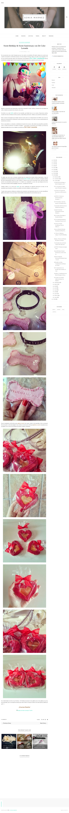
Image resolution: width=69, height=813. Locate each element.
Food (53, 85)
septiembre (56, 282)
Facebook (54, 69)
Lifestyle (53, 87)
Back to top (64, 810)
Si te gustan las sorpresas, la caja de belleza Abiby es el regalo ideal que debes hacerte (59, 136)
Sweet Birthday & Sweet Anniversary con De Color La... (60, 252)
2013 (54, 175)
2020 (54, 162)
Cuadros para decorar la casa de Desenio (59, 122)
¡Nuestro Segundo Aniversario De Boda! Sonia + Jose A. (60, 258)
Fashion (23, 35)
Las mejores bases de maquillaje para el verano (59, 147)
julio (55, 286)
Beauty (44, 35)
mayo (55, 289)
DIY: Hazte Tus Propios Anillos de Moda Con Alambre (59, 279)
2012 (54, 299)
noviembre (56, 178)
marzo (55, 293)
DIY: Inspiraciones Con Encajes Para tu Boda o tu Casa (60, 269)
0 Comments (4, 719)
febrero (56, 295)
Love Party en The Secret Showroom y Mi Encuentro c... (60, 192)
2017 (54, 167)
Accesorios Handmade (24, 42)
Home (17, 35)
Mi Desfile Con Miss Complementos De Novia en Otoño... (60, 264)
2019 (54, 163)
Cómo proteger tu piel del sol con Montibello (58, 112)
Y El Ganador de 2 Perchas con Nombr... (24, 746)
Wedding (51, 35)
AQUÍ (12, 113)
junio (55, 288)
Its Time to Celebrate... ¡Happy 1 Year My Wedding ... (60, 235)
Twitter (59, 69)
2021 (54, 160)
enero (55, 297)
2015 (54, 171)
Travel (37, 35)
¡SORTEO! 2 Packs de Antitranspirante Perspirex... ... (59, 198)
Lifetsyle (30, 35)
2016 (54, 169)
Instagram (64, 69)
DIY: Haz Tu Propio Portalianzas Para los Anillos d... (59, 225)
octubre (56, 180)
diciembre (56, 176)
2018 (54, 165)
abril (55, 291)
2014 (54, 173)
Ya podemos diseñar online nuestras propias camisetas (58, 102)
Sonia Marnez (13, 810)
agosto (55, 284)
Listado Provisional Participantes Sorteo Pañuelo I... (59, 211)
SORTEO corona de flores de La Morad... (9, 746)
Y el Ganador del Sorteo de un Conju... (40, 746)
